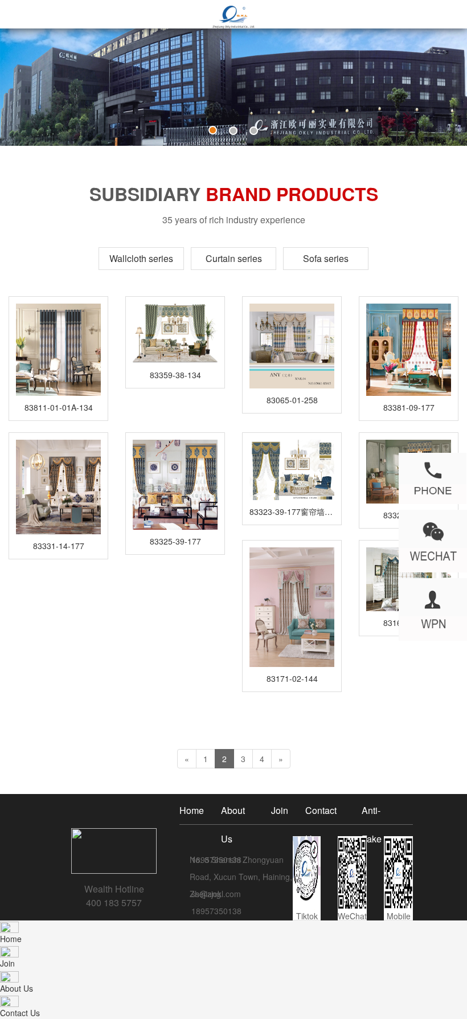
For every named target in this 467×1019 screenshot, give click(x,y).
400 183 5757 (114, 902)
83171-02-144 (292, 678)
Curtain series (234, 258)
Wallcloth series (141, 258)
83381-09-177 (409, 407)
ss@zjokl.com (216, 893)
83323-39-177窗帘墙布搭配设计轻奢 (291, 511)
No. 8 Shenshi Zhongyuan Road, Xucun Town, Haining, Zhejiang (241, 876)
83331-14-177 (58, 545)
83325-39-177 (175, 541)
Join (279, 810)
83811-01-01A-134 (58, 407)
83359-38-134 (175, 374)
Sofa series (326, 258)
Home (191, 810)
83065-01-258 (292, 400)
